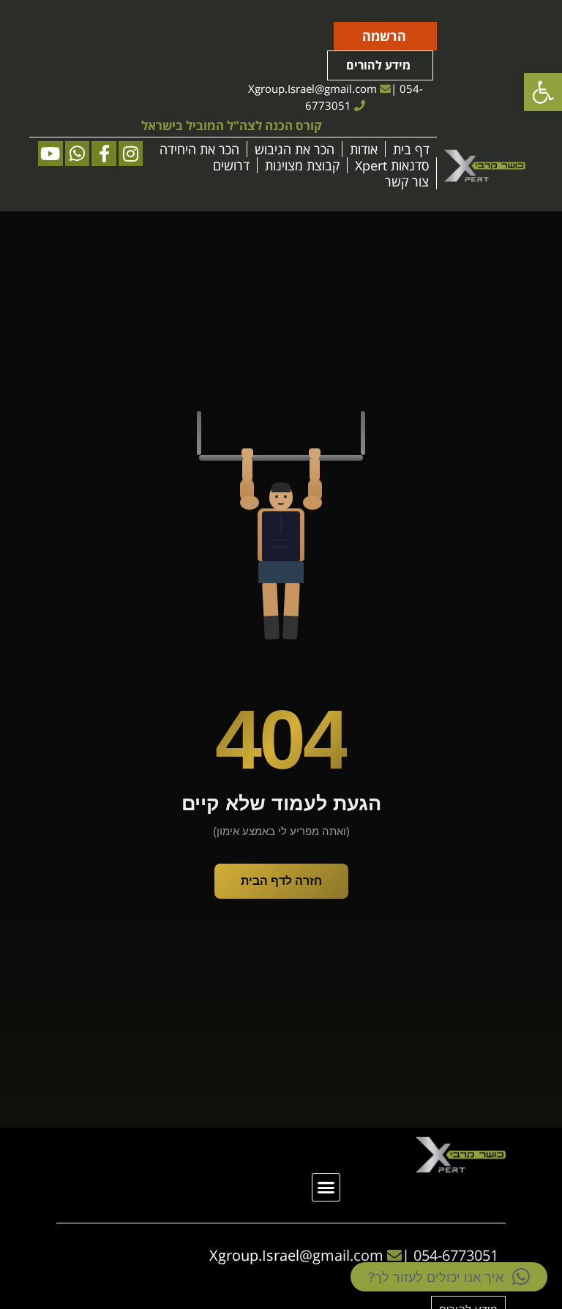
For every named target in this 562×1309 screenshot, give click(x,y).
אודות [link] (364, 149)
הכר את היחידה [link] (199, 149)
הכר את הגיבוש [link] (294, 149)
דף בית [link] (411, 149)
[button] (326, 1187)
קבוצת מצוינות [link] (302, 165)
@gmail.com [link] (346, 88)
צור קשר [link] (407, 181)
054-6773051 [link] (455, 1255)
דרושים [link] (231, 165)
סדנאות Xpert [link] (392, 165)
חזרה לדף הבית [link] (281, 881)
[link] (543, 92)
